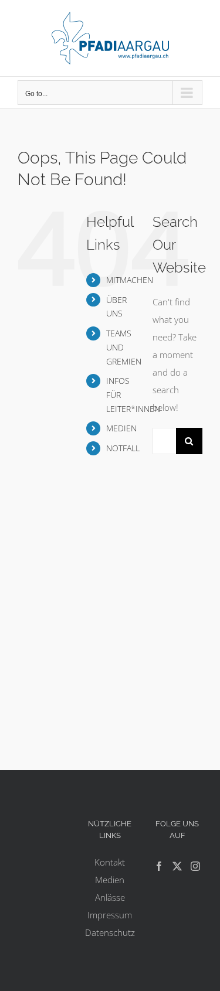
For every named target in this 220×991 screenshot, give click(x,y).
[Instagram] (195, 866)
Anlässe (110, 897)
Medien (109, 880)
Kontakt (109, 862)
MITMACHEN (129, 279)
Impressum (109, 915)
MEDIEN (121, 428)
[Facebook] (159, 866)
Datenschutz (110, 932)
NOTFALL (123, 448)
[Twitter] (177, 866)
